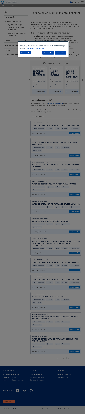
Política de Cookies (30, 48)
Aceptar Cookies (60, 52)
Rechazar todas (48, 52)
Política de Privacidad (39, 48)
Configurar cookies (25, 52)
